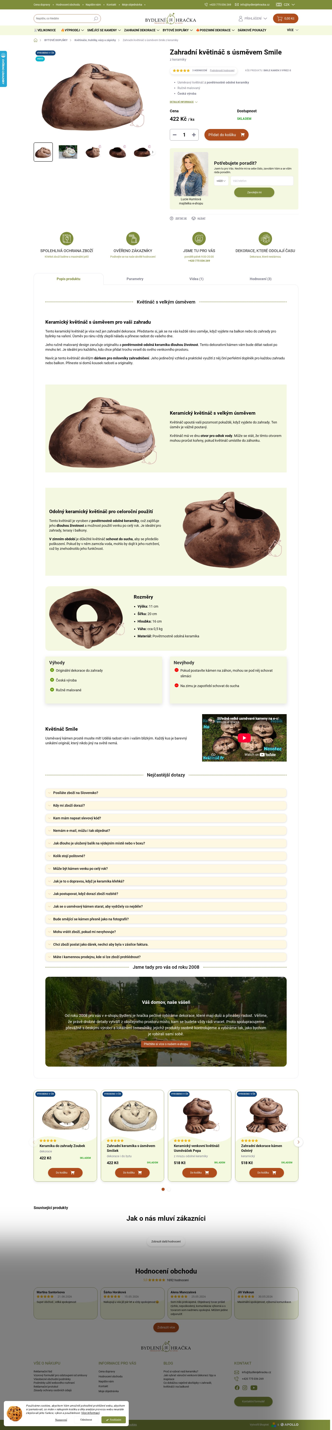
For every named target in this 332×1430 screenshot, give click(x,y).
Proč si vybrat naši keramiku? (181, 1371)
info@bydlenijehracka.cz (256, 1372)
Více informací (90, 1412)
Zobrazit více (166, 1327)
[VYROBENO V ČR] (65, 1115)
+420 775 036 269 (253, 1378)
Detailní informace (182, 102)
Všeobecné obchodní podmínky (52, 1379)
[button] (163, 1189)
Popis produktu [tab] (68, 279)
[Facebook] (237, 1387)
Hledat (96, 18)
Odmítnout (86, 1419)
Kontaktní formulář (253, 1401)
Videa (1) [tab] (196, 279)
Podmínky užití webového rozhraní (54, 1382)
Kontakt (111, 4)
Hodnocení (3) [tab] (260, 279)
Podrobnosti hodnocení (222, 70)
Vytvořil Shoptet (259, 1424)
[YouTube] (254, 1387)
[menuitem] (46, 30)
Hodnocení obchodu (68, 4)
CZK (287, 5)
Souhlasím (115, 1419)
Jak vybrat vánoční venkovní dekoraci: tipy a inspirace (190, 1377)
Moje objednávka (132, 4)
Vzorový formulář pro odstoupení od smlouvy (60, 1375)
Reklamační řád (43, 1371)
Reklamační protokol (46, 1386)
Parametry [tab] (135, 279)
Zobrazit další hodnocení (166, 1241)
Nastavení (61, 1419)
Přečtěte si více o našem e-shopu (166, 1044)
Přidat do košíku (222, 134)
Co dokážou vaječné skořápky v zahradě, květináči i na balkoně (188, 1384)
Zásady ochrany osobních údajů (53, 1390)
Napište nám (93, 4)
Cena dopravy (42, 4)
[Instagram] (245, 1387)
